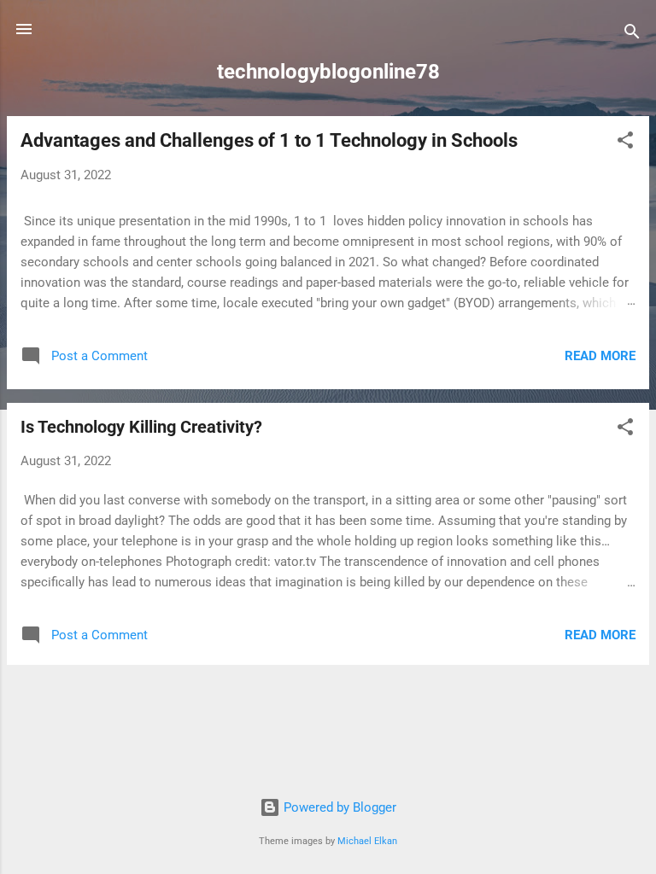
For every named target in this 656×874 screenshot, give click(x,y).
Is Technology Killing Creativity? (141, 427)
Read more (600, 356)
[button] (625, 143)
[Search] (632, 35)
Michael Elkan (367, 841)
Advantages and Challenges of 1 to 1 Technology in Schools (269, 140)
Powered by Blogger (338, 807)
